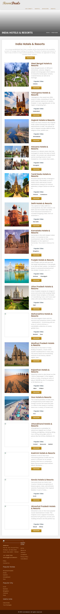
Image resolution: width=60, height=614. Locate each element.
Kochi (34, 496)
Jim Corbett (28, 8)
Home (48, 32)
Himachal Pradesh (8, 570)
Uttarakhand (6, 577)
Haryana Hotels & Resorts (39, 147)
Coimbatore (43, 194)
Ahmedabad (36, 136)
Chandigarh (43, 276)
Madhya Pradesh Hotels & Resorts (42, 344)
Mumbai (35, 334)
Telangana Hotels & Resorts (40, 93)
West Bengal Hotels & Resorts (41, 64)
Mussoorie (45, 8)
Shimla (41, 527)
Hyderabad (36, 111)
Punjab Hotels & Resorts (42, 260)
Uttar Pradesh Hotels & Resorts (42, 287)
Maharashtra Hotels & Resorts (41, 315)
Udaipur (41, 388)
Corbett (35, 444)
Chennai (35, 194)
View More (36, 87)
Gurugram (36, 165)
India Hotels (6, 603)
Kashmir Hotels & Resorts (43, 453)
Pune (41, 334)
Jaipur (35, 388)
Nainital (37, 8)
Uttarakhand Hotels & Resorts (41, 425)
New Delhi (36, 222)
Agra (34, 305)
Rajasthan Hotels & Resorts (40, 371)
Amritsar (35, 276)
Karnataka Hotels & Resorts (40, 231)
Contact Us (6, 563)
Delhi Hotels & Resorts (41, 203)
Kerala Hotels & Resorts (42, 479)
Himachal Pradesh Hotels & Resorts (43, 507)
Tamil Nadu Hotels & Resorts (41, 175)
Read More (30, 57)
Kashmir (5, 575)
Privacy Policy (24, 557)
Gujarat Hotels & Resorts (43, 120)
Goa (34, 413)
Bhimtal (53, 8)
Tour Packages (7, 605)
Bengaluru (36, 251)
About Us (23, 550)
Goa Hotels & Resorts (41, 397)
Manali (35, 527)
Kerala (5, 573)
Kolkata (35, 84)
